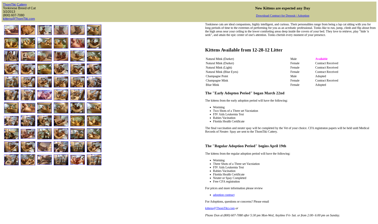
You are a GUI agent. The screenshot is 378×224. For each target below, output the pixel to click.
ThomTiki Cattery (15, 4)
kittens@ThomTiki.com (19, 18)
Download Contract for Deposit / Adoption (282, 15)
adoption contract (223, 194)
